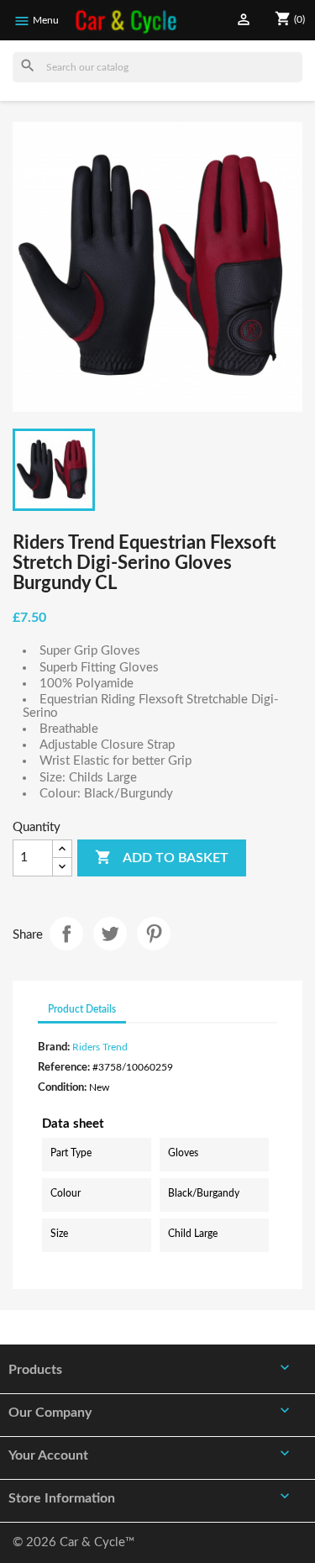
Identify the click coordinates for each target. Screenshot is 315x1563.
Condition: (62, 1087)
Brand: (54, 1047)
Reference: (64, 1067)
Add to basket (161, 857)
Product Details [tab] (82, 1009)
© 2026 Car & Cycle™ (73, 1542)
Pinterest (154, 933)
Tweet (110, 933)
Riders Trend (100, 1047)
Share (66, 933)
